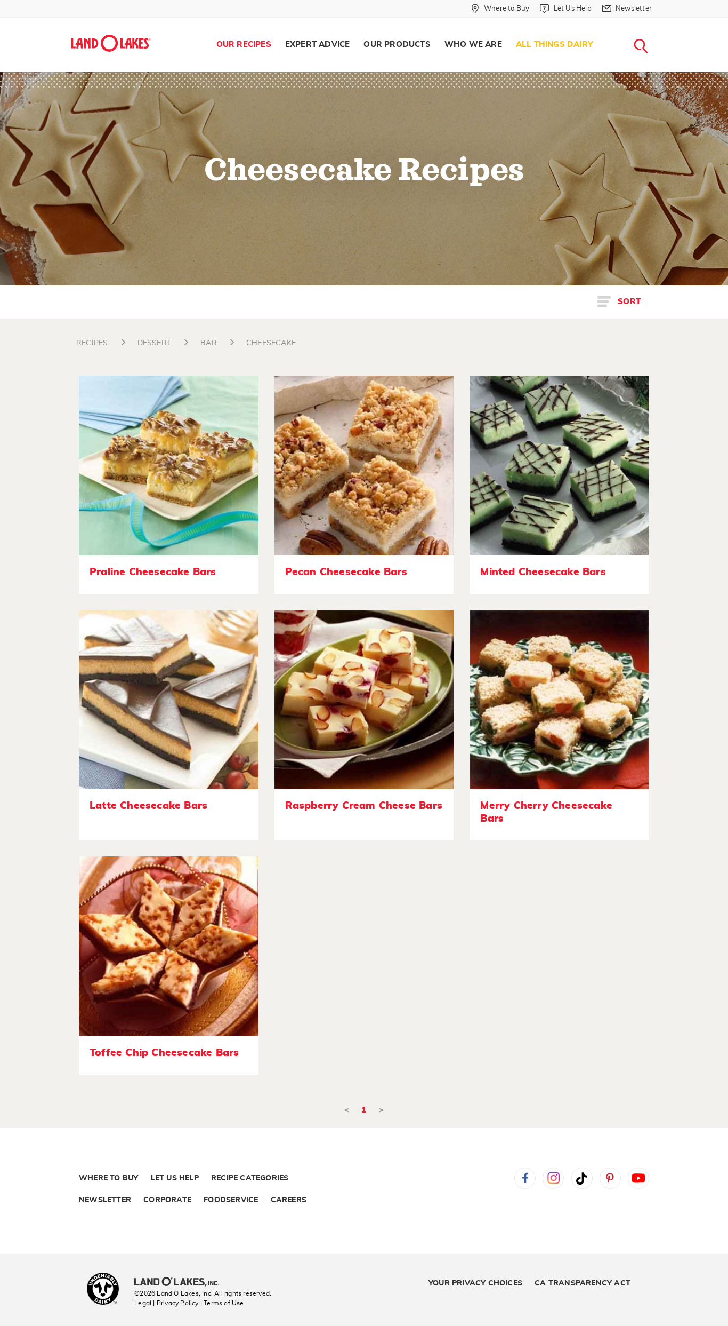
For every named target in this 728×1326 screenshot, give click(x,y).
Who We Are (473, 45)
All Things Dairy (554, 45)
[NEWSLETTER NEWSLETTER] (659, 22)
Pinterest (610, 1178)
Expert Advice (317, 45)
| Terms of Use (222, 1303)
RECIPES (92, 343)
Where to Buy (108, 1178)
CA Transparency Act (582, 1283)
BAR (208, 343)
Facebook (525, 1178)
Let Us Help (175, 1178)
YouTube (638, 1178)
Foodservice (231, 1200)
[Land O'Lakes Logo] (111, 43)
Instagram (553, 1178)
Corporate (167, 1200)
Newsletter (105, 1200)
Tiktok (582, 1178)
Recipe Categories (249, 1178)
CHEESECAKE (271, 343)
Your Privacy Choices (475, 1283)
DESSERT (154, 343)
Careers (288, 1200)
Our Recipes (243, 45)
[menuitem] (243, 45)
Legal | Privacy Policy (166, 1303)
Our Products (396, 45)
